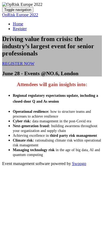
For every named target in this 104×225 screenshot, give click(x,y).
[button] (18, 63)
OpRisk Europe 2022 (20, 15)
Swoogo (79, 163)
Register (20, 28)
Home (18, 24)
